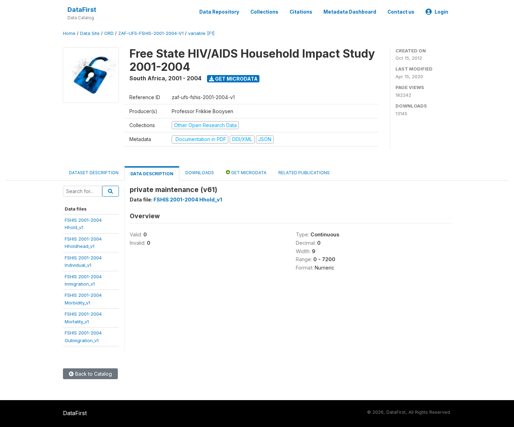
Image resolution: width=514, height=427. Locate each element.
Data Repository (219, 12)
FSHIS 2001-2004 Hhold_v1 (188, 200)
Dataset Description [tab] (94, 172)
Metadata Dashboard (349, 12)
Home (69, 33)
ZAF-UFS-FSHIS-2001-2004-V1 (151, 33)
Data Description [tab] (151, 173)
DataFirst (81, 9)
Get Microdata (236, 79)
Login (441, 12)
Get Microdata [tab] (248, 172)
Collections (264, 12)
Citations (301, 12)
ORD (109, 33)
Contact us (400, 12)
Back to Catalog (93, 374)
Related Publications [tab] (304, 172)
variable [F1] (201, 33)
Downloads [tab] (199, 172)
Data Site (90, 33)
